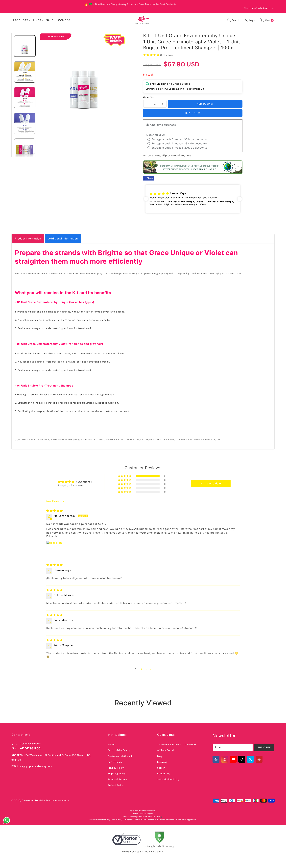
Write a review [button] (211, 483)
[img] (54, 511)
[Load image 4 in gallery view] (24, 123)
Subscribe (264, 747)
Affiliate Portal (165, 750)
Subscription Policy (168, 779)
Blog (159, 756)
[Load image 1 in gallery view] (24, 46)
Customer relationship (121, 756)
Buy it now (192, 112)
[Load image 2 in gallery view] (24, 72)
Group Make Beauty (119, 750)
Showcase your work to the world (176, 744)
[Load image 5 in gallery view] (24, 149)
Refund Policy (116, 785)
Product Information (28, 238)
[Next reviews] (240, 199)
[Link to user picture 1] (54, 549)
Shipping (162, 761)
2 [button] (141, 669)
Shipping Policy (117, 773)
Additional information (63, 238)
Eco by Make (115, 761)
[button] (20, 20)
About (111, 744)
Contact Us (163, 773)
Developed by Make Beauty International (46, 800)
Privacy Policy (116, 767)
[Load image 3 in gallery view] (24, 97)
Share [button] (150, 178)
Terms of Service (117, 779)
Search (161, 767)
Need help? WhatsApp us (259, 8)
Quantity (148, 97)
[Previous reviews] (146, 199)
